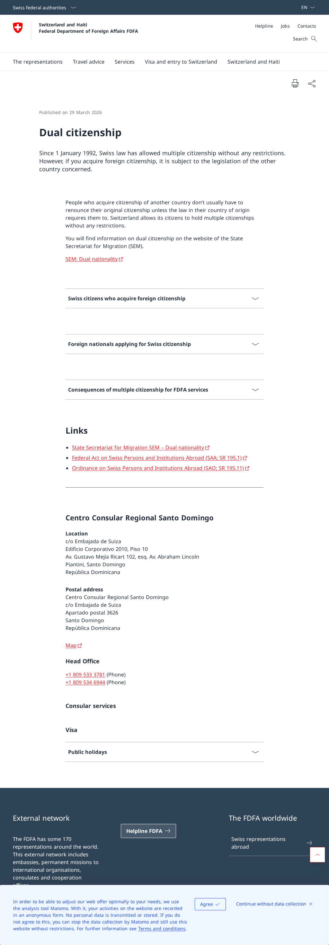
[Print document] (295, 83)
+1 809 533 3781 (85, 674)
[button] (38, 62)
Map (71, 645)
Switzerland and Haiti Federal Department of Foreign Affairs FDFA (88, 28)
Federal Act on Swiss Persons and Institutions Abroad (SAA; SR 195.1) (157, 457)
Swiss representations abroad (258, 842)
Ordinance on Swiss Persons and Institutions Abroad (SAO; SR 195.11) (158, 468)
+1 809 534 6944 (85, 682)
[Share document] (311, 83)
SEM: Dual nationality (92, 258)
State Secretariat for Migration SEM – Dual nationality (138, 447)
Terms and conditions (161, 928)
